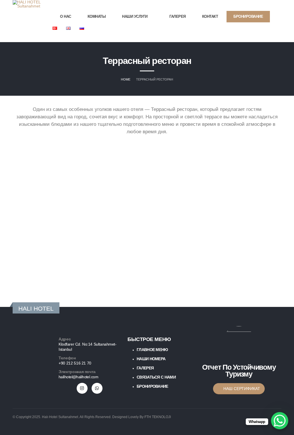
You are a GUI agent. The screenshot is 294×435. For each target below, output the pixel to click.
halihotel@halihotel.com (78, 377)
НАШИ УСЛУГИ (135, 16)
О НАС (65, 16)
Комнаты (97, 16)
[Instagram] (276, 38)
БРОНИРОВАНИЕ (248, 16)
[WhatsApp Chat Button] (279, 420)
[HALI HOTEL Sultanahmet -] (27, 4)
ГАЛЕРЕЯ (177, 16)
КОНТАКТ (210, 16)
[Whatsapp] (97, 388)
